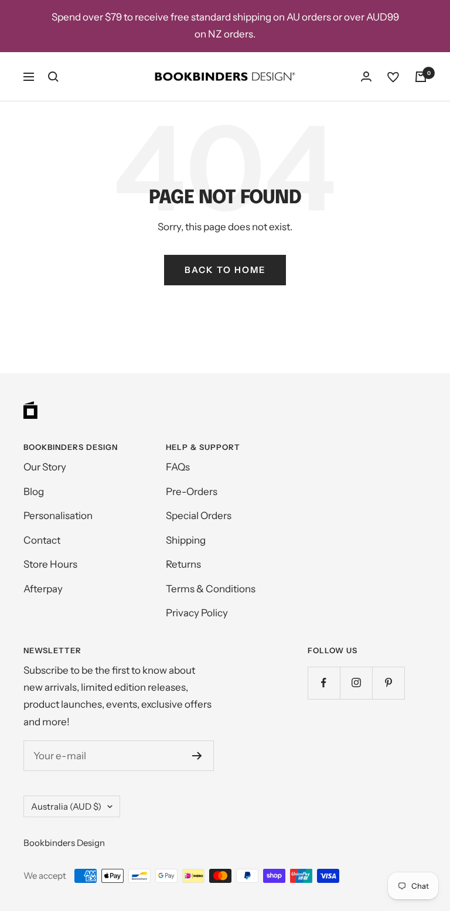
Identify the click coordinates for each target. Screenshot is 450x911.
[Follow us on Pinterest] (388, 683)
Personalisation (58, 515)
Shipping (186, 540)
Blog (33, 491)
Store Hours (50, 564)
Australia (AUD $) (66, 806)
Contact (41, 540)
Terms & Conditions (210, 589)
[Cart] (421, 76)
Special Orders (198, 515)
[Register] (197, 756)
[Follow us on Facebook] (324, 683)
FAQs (178, 467)
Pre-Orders (191, 491)
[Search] (53, 76)
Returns (183, 564)
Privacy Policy (197, 613)
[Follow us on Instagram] (356, 683)
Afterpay (43, 589)
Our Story (44, 467)
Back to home (225, 269)
